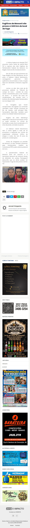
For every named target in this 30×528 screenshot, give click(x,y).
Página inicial (5, 20)
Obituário (4, 363)
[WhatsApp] (18, 196)
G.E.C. (16, 260)
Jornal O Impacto (14, 206)
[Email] (22, 196)
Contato (17, 525)
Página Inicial (4, 5)
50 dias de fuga (14, 20)
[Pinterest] (15, 196)
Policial (26, 5)
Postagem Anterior (7, 256)
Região (20, 5)
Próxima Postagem (23, 256)
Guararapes (13, 5)
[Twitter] (11, 196)
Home (11, 525)
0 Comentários (23, 33)
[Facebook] (8, 196)
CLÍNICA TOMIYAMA (8, 260)
